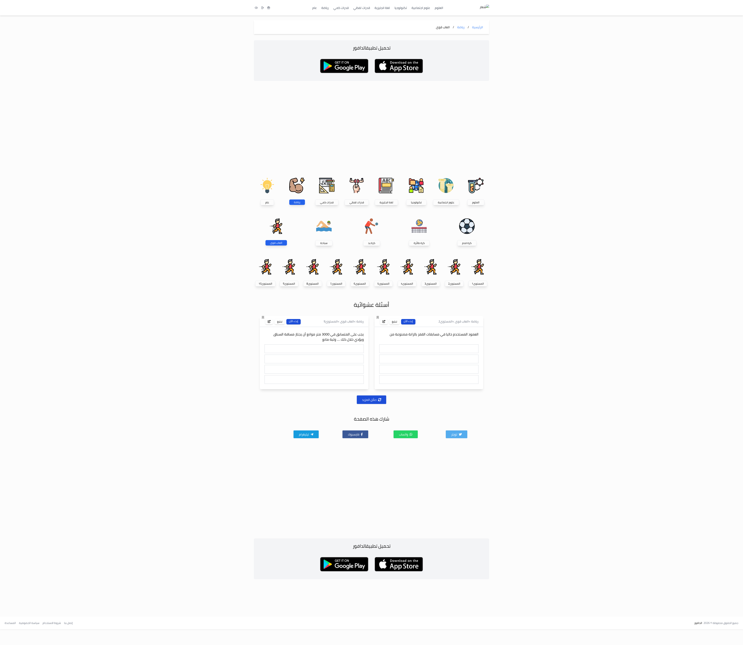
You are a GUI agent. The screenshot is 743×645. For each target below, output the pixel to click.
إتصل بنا (68, 622)
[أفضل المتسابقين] (268, 7)
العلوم (439, 8)
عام (314, 8)
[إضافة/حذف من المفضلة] (378, 317)
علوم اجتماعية (421, 8)
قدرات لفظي (361, 8)
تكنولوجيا (401, 8)
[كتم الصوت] (256, 7)
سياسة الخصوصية (29, 622)
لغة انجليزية (382, 8)
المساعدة (10, 622)
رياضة (325, 8)
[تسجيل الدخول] (262, 7)
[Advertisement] (371, 128)
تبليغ (394, 321)
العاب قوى (462, 321)
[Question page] (384, 321)
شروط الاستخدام (52, 622)
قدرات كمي (341, 8)
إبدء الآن (408, 321)
